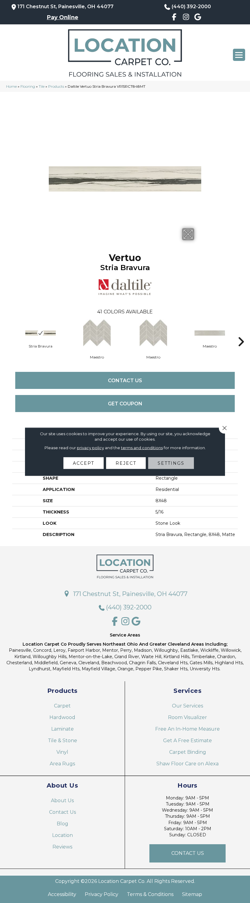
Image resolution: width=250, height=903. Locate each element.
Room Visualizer (187, 717)
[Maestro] (97, 333)
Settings (171, 463)
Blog (62, 824)
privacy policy (90, 447)
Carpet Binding (187, 752)
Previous (9, 333)
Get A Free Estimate (187, 740)
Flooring (27, 86)
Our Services (187, 706)
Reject (126, 463)
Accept (83, 463)
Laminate (62, 729)
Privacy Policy (101, 894)
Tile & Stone (62, 740)
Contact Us (125, 380)
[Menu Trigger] (239, 55)
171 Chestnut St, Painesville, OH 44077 (65, 6)
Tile (42, 86)
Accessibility (62, 894)
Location (62, 835)
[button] (187, 853)
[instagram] (186, 18)
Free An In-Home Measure (187, 729)
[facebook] (174, 18)
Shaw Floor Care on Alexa (187, 764)
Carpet (62, 706)
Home (11, 86)
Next (240, 333)
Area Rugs (62, 764)
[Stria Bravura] (40, 333)
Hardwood (62, 717)
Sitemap (192, 894)
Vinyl (62, 752)
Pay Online (62, 17)
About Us (62, 800)
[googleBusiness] (197, 18)
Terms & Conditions (150, 894)
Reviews (62, 847)
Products (56, 86)
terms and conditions (142, 447)
